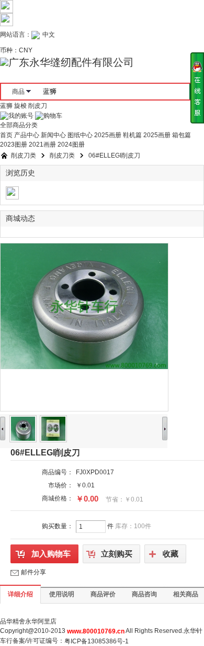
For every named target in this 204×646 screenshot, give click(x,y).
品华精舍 (12, 621)
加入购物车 (51, 553)
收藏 (170, 553)
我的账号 (20, 115)
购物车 (52, 115)
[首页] (4, 155)
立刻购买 (116, 553)
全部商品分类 (19, 125)
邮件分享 (33, 572)
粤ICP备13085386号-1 (96, 641)
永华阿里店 (40, 621)
